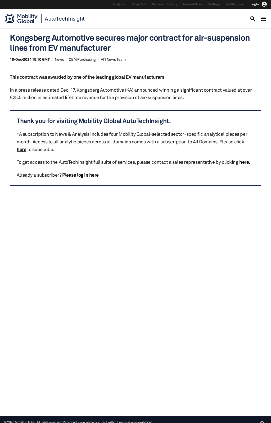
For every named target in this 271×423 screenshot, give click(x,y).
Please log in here (80, 175)
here (21, 149)
